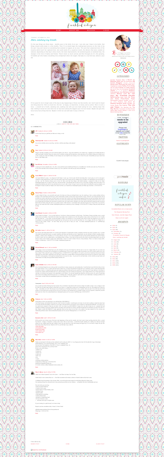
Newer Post (35, 443)
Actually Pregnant (115, 79)
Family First (126, 86)
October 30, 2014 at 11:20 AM (45, 150)
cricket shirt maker (39, 326)
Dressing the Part (125, 84)
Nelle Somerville (39, 140)
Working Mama (118, 112)
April (115, 248)
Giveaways (125, 89)
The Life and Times (73, 123)
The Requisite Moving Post (122, 212)
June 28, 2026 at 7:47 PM (49, 372)
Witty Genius (118, 110)
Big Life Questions (126, 81)
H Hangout (124, 90)
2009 (114, 265)
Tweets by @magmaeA (122, 140)
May (115, 246)
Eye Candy (119, 86)
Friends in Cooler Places (126, 87)
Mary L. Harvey (39, 372)
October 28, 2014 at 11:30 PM (45, 131)
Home (68, 443)
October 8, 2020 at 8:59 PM (49, 192)
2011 (114, 260)
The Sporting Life (126, 107)
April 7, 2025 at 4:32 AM (49, 318)
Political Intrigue (123, 100)
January (116, 254)
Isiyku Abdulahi (39, 264)
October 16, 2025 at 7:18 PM (48, 339)
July (115, 241)
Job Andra (38, 230)
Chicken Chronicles (129, 83)
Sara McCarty (38, 164)
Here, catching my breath (120, 237)
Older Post (100, 443)
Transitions (122, 108)
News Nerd (123, 97)
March (116, 250)
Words (112, 112)
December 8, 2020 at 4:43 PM (49, 213)
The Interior (123, 105)
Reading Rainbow (116, 103)
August (116, 239)
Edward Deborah (39, 247)
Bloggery (119, 83)
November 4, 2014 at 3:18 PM (50, 164)
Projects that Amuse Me (126, 101)
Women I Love (127, 110)
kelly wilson (38, 339)
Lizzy (36, 150)
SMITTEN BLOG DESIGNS (109, 455)
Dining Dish (114, 84)
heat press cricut (39, 318)
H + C (118, 90)
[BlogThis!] (66, 122)
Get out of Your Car (116, 89)
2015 (114, 227)
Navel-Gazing (114, 97)
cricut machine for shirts (40, 328)
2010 (114, 263)
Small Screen (127, 103)
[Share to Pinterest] (71, 122)
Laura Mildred (39, 175)
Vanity (112, 110)
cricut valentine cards (40, 331)
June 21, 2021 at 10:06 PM (51, 247)
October (116, 233)
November (117, 231)
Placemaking (114, 100)
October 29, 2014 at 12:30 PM (50, 140)
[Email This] (64, 122)
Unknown (37, 299)
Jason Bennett (38, 213)
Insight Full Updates (40, 329)
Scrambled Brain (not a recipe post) (122, 209)
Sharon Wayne (39, 193)
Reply (36, 135)
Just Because (124, 92)
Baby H (64, 123)
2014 (114, 229)
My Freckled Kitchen (125, 95)
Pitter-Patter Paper (128, 98)
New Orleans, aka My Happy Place (122, 215)
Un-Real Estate (130, 108)
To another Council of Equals (121, 235)
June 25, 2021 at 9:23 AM (48, 283)
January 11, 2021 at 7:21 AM (47, 230)
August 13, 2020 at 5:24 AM (49, 175)
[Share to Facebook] (69, 122)
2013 (114, 256)
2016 (114, 225)
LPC (36, 131)
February (116, 252)
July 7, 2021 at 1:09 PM (46, 299)
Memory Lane (122, 93)
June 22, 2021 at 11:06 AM (50, 264)
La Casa (132, 92)
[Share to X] (68, 122)
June (115, 244)
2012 (114, 258)
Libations (113, 93)
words (133, 110)
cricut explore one (39, 332)
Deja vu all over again (122, 217)
